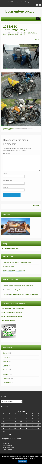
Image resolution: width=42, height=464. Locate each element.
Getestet (5, 365)
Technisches (7, 382)
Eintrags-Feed (7, 445)
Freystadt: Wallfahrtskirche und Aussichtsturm (17, 262)
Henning (5, 294)
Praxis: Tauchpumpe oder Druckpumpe (21, 285)
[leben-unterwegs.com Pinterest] (37, 5)
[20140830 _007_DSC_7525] (21, 56)
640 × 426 (27, 33)
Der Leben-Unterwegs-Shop (10, 248)
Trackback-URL (7, 130)
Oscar (5, 285)
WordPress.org (7, 449)
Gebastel (5, 353)
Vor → (37, 39)
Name (5, 173)
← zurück (6, 36)
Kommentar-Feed (8, 447)
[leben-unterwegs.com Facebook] (40, 5)
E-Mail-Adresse (8, 180)
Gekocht (5, 357)
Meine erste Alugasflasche (15, 290)
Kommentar (6, 153)
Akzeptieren (22, 461)
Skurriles (5, 370)
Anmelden (6, 443)
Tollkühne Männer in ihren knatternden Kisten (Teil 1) (20, 33)
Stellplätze (6, 374)
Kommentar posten (8, 128)
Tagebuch (6, 378)
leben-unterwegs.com (21, 11)
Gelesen (5, 361)
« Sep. (10, 434)
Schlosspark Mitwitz (9, 266)
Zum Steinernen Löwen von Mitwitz (14, 270)
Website (5, 187)
